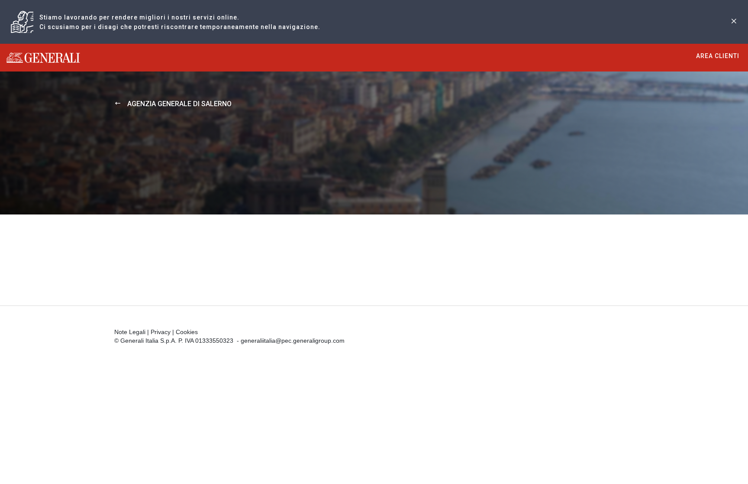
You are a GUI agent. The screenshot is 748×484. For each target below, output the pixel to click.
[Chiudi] (733, 22)
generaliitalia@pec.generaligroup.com (293, 340)
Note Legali (129, 331)
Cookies (187, 331)
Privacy (161, 331)
